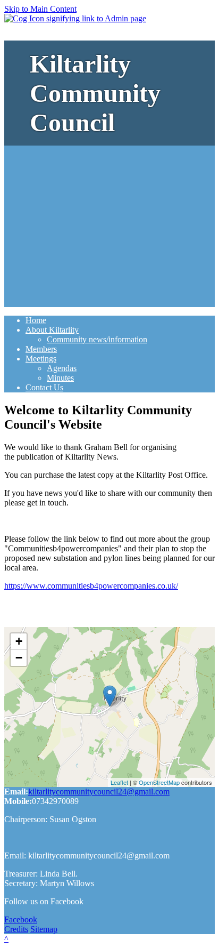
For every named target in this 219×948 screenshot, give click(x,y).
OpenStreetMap (159, 782)
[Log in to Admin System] (75, 18)
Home (36, 320)
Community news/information (97, 339)
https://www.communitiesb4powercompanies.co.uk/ (91, 585)
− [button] (18, 657)
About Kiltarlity (52, 329)
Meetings (41, 358)
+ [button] (18, 641)
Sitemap (43, 929)
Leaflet (119, 782)
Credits (16, 929)
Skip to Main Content (40, 8)
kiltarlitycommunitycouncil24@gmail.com (99, 791)
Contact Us (44, 387)
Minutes (60, 377)
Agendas (62, 368)
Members (41, 349)
